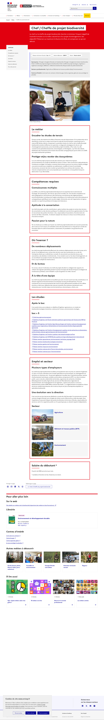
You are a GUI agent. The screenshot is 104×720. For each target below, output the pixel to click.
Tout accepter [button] (43, 713)
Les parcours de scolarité (67, 716)
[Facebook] (22, 486)
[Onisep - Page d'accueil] (26, 6)
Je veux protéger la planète (14, 543)
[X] (18, 486)
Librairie (84, 4)
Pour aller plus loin (12, 66)
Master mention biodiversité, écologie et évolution (48, 341)
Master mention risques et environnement (45, 346)
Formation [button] (10, 15)
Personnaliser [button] (18, 713)
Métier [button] (18, 15)
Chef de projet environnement (42, 317)
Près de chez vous (78, 15)
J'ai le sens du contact (12, 535)
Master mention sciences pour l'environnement (47, 351)
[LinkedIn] (15, 486)
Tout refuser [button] (30, 713)
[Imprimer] (7, 486)
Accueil (8, 19)
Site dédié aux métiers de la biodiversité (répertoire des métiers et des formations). (30, 505)
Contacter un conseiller (40, 15)
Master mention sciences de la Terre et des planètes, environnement (53, 349)
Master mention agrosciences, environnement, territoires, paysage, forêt (54, 339)
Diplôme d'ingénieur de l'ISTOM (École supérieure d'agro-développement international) (58, 337)
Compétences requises (13, 53)
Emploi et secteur (12, 61)
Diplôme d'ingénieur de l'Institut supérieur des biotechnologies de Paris (54, 334)
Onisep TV (75, 4)
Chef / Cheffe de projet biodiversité (39, 486)
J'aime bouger (10, 538)
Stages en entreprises (85, 716)
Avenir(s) (87, 15)
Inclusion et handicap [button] (53, 15)
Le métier (10, 50)
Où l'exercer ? (11, 55)
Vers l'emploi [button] (66, 15)
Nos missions (93, 4)
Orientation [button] (27, 15)
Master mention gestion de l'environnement (46, 344)
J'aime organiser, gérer (12, 540)
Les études (10, 58)
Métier (12, 19)
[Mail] (11, 486)
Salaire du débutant (12, 64)
